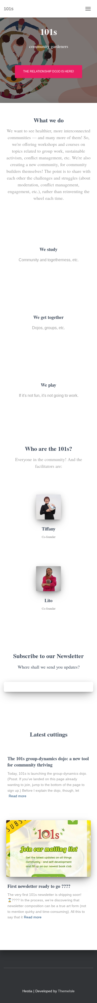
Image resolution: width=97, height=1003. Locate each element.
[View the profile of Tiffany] (43, 544)
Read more (17, 796)
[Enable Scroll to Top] (87, 993)
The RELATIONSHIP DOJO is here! (48, 71)
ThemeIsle (66, 991)
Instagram (39, 979)
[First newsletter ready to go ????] (48, 848)
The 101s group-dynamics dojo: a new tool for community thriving (48, 761)
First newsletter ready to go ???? (38, 886)
